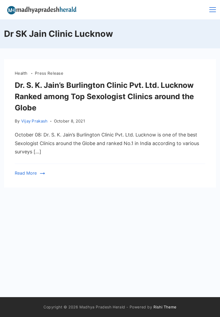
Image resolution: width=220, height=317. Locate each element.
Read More (26, 173)
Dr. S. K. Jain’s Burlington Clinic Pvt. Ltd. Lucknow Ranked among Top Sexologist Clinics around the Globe (104, 96)
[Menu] (212, 10)
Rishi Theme (165, 307)
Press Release (49, 73)
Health (22, 73)
